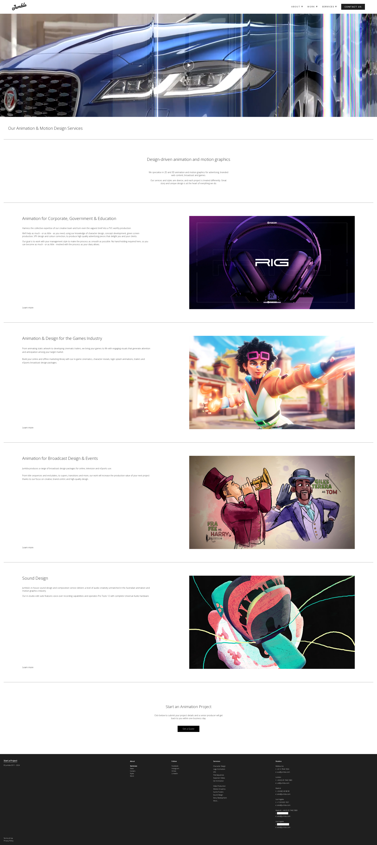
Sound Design (35, 578)
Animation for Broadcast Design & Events (60, 458)
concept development (115, 233)
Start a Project (10, 760)
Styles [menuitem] (132, 773)
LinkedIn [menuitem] (175, 773)
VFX (214, 772)
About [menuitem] (295, 6)
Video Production (219, 786)
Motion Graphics (219, 789)
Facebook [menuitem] (175, 766)
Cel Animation (218, 781)
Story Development (220, 798)
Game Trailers (218, 792)
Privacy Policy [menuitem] (8, 841)
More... (215, 801)
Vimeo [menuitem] (174, 771)
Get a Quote (188, 728)
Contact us (353, 6)
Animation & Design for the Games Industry (62, 338)
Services (216, 761)
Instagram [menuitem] (175, 768)
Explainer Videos (219, 778)
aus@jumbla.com (283, 772)
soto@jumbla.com (283, 794)
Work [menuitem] (311, 6)
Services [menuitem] (328, 6)
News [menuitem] (132, 768)
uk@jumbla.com (283, 783)
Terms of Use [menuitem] (8, 838)
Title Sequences (218, 775)
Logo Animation (219, 769)
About (132, 761)
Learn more (27, 307)
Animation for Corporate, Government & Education (69, 218)
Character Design (219, 766)
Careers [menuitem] (132, 771)
